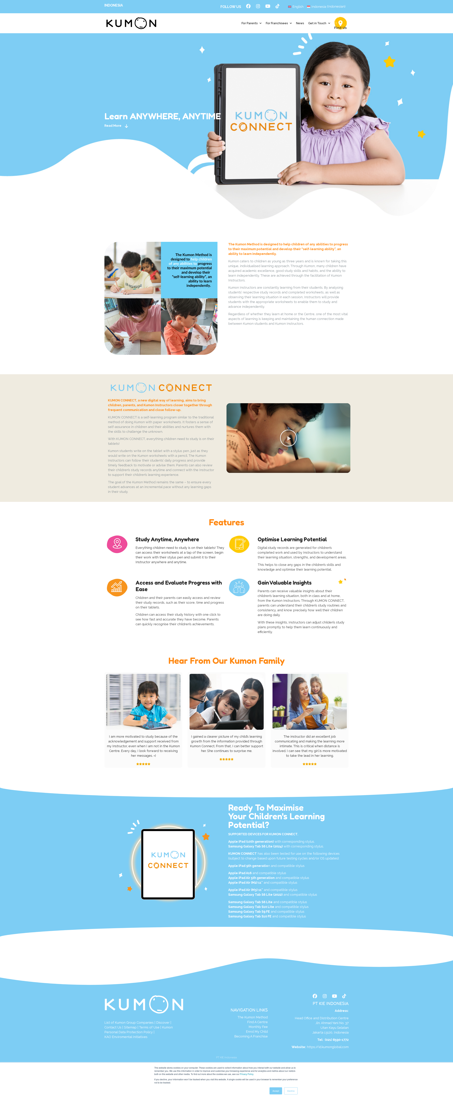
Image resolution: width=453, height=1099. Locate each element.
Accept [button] (276, 1090)
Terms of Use (149, 1027)
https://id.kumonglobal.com (328, 1047)
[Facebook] (248, 6)
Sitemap (130, 1027)
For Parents (250, 23)
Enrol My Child (257, 1031)
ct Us (117, 1027)
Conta (108, 1027)
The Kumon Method (252, 1017)
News (300, 23)
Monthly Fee (258, 1027)
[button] (251, 23)
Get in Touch (317, 23)
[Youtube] (267, 6)
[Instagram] (258, 6)
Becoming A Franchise (251, 1036)
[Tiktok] (277, 6)
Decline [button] (291, 1090)
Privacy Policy (246, 1073)
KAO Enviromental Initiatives (125, 1037)
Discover (163, 1022)
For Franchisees (277, 23)
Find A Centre (257, 1022)
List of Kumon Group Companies (129, 1022)
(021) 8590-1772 (337, 1040)
